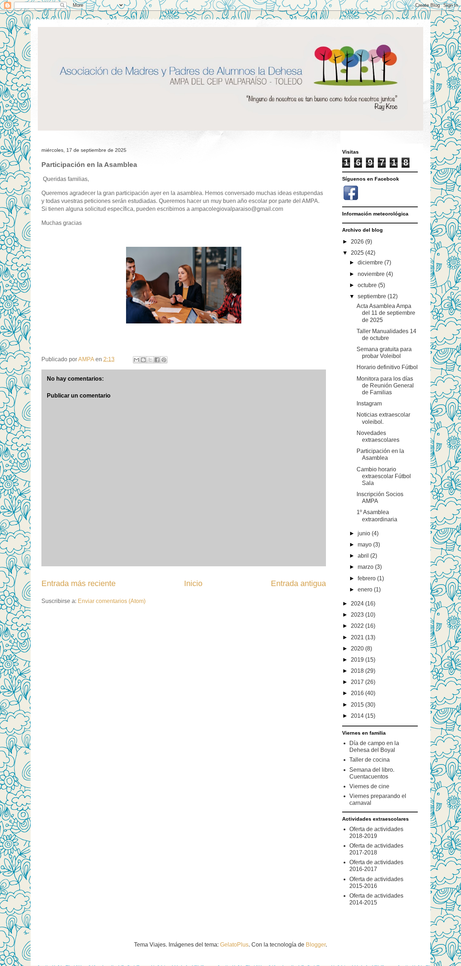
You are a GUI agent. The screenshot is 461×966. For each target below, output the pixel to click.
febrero (367, 578)
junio (365, 533)
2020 (358, 648)
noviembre (372, 274)
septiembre (373, 296)
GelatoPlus (234, 945)
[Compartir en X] (150, 359)
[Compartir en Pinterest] (163, 359)
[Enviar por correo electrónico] (136, 359)
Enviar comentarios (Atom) (112, 601)
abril (364, 556)
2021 (358, 637)
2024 (358, 603)
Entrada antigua (298, 583)
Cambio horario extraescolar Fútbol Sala (384, 476)
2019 (358, 660)
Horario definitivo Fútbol (387, 367)
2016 (358, 693)
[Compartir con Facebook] (157, 359)
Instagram (369, 403)
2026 (358, 242)
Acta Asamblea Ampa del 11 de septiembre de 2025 (386, 313)
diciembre (371, 262)
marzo (366, 567)
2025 (358, 253)
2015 (358, 705)
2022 (358, 626)
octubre (368, 285)
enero (366, 589)
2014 (358, 716)
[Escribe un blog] (143, 359)
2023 (358, 615)
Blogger (316, 945)
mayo (365, 544)
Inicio (193, 583)
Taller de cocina (369, 760)
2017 (358, 682)
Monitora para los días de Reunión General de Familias (385, 385)
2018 (358, 671)
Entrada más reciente (78, 583)
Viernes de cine (369, 786)
